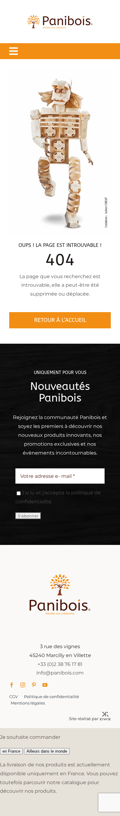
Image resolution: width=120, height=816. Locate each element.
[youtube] (44, 684)
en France (11, 751)
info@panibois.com (60, 673)
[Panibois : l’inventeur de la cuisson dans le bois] (60, 8)
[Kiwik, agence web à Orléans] (105, 714)
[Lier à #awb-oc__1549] (13, 51)
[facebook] (11, 684)
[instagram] (22, 684)
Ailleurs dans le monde (46, 751)
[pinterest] (33, 684)
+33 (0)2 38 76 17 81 (60, 664)
